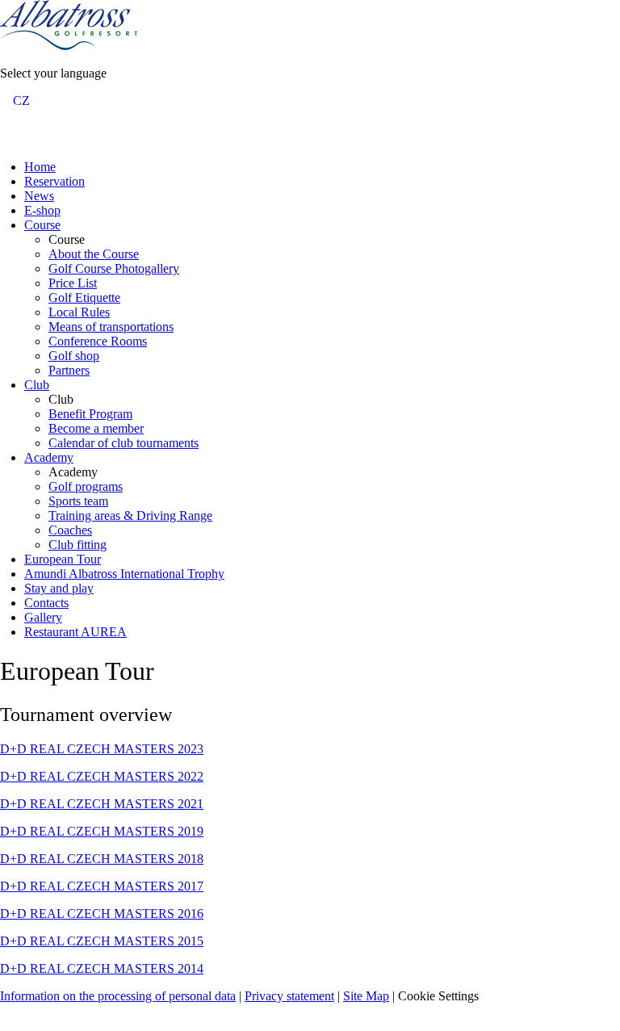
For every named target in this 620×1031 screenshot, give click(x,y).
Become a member (96, 428)
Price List (72, 283)
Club (36, 385)
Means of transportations (111, 326)
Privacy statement (289, 996)
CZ (21, 100)
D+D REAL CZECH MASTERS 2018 (101, 858)
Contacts (46, 603)
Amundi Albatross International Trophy (124, 573)
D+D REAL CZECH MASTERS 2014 (101, 968)
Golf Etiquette (84, 297)
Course (42, 225)
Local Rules (79, 312)
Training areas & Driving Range (130, 515)
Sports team (78, 501)
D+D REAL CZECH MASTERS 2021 (101, 804)
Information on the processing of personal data (118, 996)
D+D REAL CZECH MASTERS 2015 (101, 941)
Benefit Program (90, 414)
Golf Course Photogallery (113, 268)
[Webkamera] (30, 138)
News (39, 196)
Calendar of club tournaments (123, 443)
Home (40, 167)
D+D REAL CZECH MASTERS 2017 (101, 886)
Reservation (54, 181)
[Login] (10, 138)
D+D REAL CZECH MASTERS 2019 (101, 831)
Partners (69, 370)
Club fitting (77, 544)
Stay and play (59, 588)
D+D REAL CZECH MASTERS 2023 (101, 749)
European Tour (62, 559)
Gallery (43, 617)
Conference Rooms (97, 341)
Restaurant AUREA (75, 632)
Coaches (70, 530)
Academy (48, 457)
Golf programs (85, 486)
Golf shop (73, 356)
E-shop (42, 210)
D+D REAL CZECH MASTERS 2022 (101, 776)
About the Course (93, 254)
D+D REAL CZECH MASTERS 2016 (101, 913)
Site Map (366, 996)
